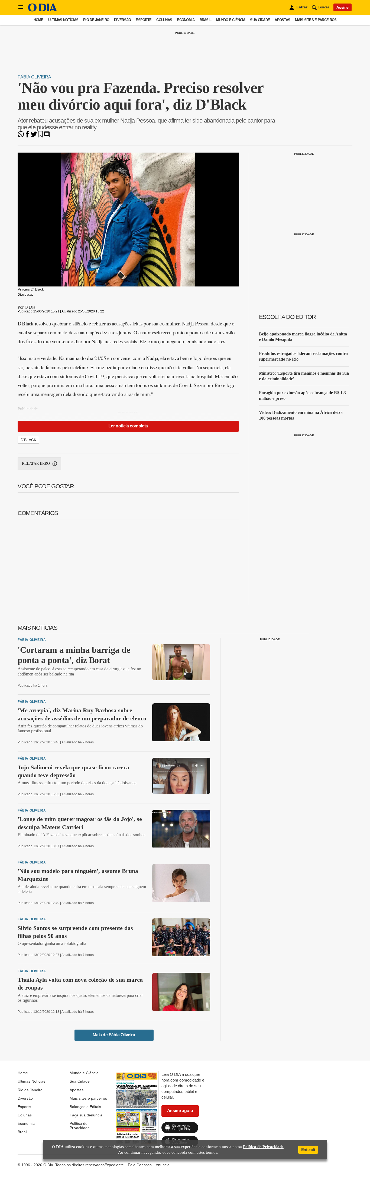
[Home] (42, 10)
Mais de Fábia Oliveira (114, 1035)
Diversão (122, 20)
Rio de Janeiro (96, 20)
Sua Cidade (260, 20)
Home (38, 20)
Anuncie (163, 1165)
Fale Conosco (140, 1165)
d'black (28, 440)
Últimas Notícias (63, 20)
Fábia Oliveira (34, 77)
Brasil (206, 20)
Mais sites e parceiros (315, 20)
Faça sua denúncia (86, 1115)
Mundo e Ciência (230, 20)
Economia (185, 20)
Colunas (164, 20)
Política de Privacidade (80, 1125)
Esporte (143, 20)
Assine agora (180, 1110)
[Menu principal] (20, 7)
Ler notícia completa (128, 426)
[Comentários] (47, 136)
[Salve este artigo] (40, 136)
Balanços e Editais (85, 1107)
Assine (342, 7)
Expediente (114, 1165)
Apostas (282, 20)
